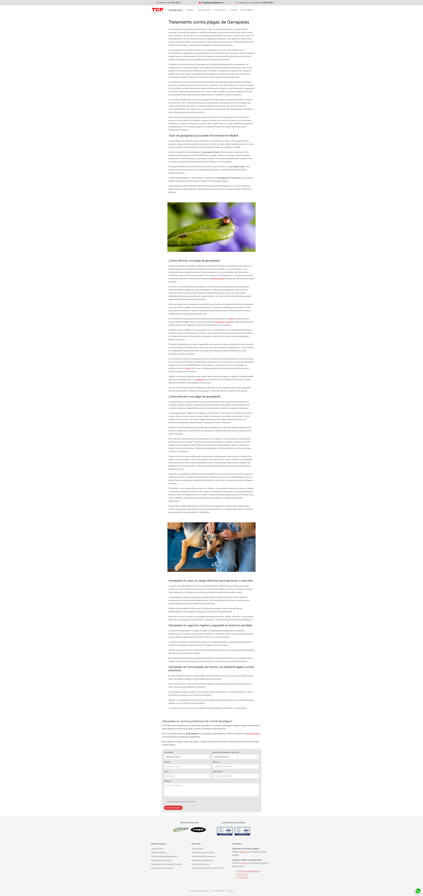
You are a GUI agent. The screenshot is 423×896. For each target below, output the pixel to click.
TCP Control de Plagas (202, 891)
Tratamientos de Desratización (203, 852)
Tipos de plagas (197, 849)
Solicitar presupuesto (173, 808)
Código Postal (217, 771)
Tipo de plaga (168, 752)
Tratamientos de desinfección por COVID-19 (208, 868)
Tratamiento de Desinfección (202, 860)
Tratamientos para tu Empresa (162, 868)
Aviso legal (230, 890)
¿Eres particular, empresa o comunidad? (225, 752)
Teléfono (216, 762)
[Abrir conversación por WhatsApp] (418, 891)
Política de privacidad (217, 890)
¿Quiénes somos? (157, 849)
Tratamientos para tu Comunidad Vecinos (166, 864)
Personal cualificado (158, 852)
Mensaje (167, 781)
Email (166, 771)
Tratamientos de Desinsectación (203, 856)
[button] (176, 10)
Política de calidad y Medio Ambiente (164, 856)
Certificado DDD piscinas (201, 864)
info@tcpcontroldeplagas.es (249, 871)
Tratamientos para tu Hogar (161, 860)
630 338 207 (242, 874)
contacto (244, 852)
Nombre (167, 762)
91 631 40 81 (242, 878)
